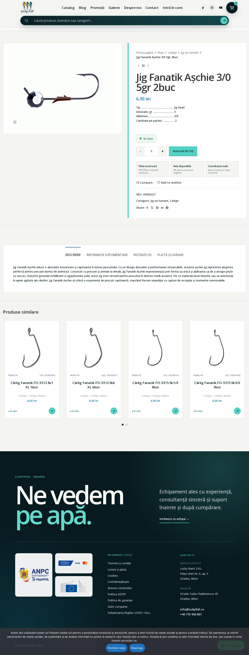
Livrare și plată (117, 569)
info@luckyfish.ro (192, 609)
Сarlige (172, 52)
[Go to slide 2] (127, 425)
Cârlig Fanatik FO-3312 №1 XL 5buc (32, 384)
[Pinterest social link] (157, 207)
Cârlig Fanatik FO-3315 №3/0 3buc (217, 384)
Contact (152, 7)
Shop (160, 52)
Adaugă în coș (183, 151)
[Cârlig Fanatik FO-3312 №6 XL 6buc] (93, 348)
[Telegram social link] (167, 207)
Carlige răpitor (37, 395)
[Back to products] (143, 65)
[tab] (73, 253)
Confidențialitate (118, 582)
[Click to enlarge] (15, 122)
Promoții (97, 7)
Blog (82, 7)
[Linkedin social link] (162, 207)
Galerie (114, 7)
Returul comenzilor (120, 588)
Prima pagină (144, 52)
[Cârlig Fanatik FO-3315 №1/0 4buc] (155, 348)
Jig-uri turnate (190, 52)
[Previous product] (138, 65)
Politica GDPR (117, 594)
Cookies (113, 575)
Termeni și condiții (119, 563)
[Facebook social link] (147, 207)
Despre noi (132, 7)
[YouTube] (220, 7)
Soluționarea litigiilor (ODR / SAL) (129, 613)
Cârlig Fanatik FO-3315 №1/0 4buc (155, 384)
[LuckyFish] (28, 7)
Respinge (137, 647)
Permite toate (116, 647)
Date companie (118, 606)
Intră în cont (173, 7)
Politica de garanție (120, 600)
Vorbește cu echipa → (174, 519)
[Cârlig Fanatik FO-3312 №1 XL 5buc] (32, 348)
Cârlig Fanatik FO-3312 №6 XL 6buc (93, 384)
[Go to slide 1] (123, 425)
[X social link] (152, 207)
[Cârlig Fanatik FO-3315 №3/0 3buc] (217, 348)
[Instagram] (211, 7)
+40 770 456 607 (191, 614)
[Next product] (148, 65)
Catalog (68, 7)
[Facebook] (203, 7)
